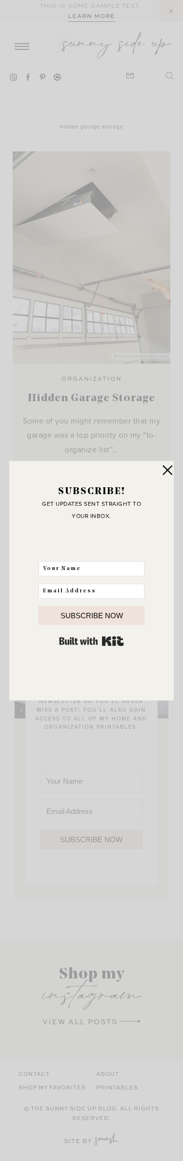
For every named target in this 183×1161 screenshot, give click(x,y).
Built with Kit (91, 641)
